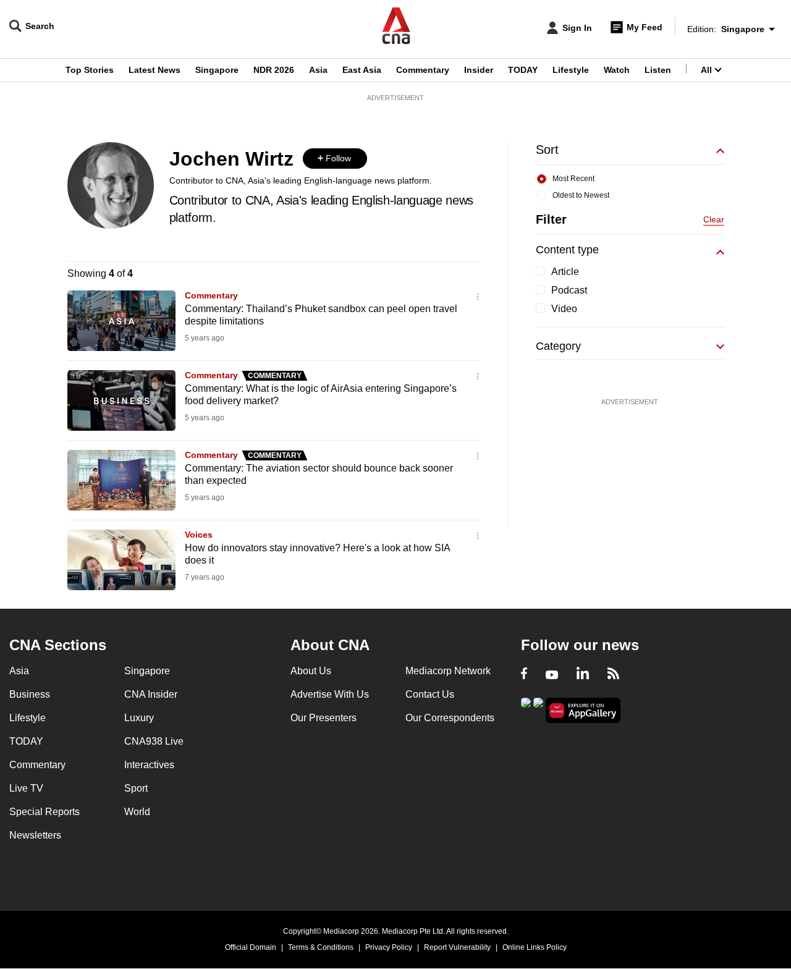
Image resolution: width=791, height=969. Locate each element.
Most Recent (573, 178)
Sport (136, 788)
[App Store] (538, 709)
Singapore (217, 70)
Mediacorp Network (448, 671)
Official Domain (250, 947)
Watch (617, 70)
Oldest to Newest (580, 195)
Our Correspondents (449, 718)
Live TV (26, 788)
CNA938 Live (154, 741)
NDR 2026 (273, 70)
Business (29, 694)
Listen (658, 70)
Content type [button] (567, 249)
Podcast (569, 290)
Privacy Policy (388, 947)
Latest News (154, 70)
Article (565, 271)
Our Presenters (323, 718)
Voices (199, 535)
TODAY (523, 70)
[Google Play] (526, 709)
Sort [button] (547, 149)
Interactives (149, 765)
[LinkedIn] (583, 675)
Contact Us (429, 694)
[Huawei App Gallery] (583, 710)
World (137, 811)
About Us (310, 671)
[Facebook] (524, 675)
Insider (478, 70)
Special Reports (44, 811)
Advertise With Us (329, 694)
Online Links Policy (534, 947)
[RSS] (613, 675)
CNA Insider (150, 694)
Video (564, 308)
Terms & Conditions (320, 947)
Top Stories (90, 70)
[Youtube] (552, 675)
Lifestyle (570, 70)
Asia (318, 70)
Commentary (422, 70)
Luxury (139, 718)
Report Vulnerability (457, 947)
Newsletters (35, 835)
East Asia (361, 70)
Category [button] (558, 346)
